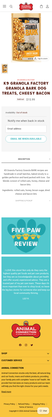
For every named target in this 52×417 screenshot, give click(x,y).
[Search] (9, 6)
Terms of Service (26, 407)
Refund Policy (23, 404)
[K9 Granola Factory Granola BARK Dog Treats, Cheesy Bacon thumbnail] (5, 68)
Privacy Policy (9, 404)
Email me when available (26, 138)
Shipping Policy (39, 404)
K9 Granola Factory (26, 80)
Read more (6, 392)
